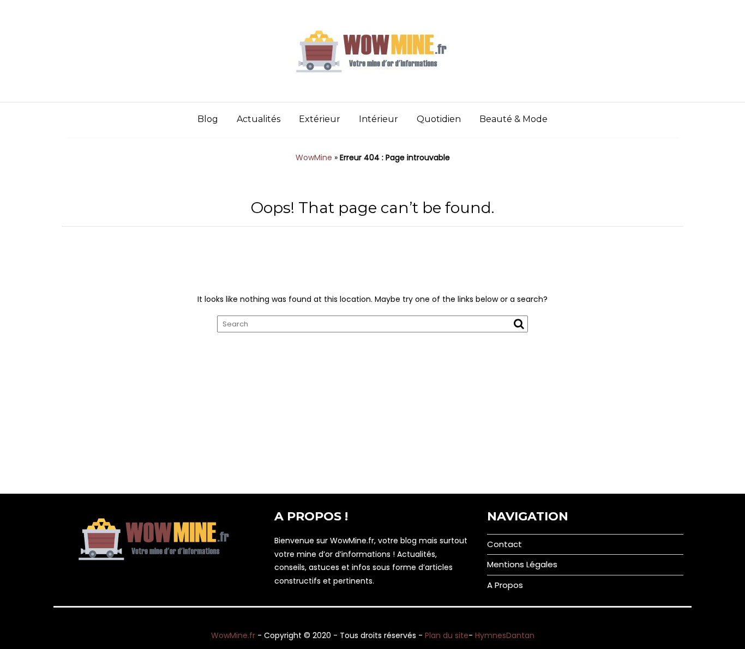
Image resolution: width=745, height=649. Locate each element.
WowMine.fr (233, 635)
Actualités (258, 119)
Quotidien (439, 119)
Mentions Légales (522, 564)
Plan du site (446, 635)
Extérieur (319, 119)
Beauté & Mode (513, 119)
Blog (207, 119)
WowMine (314, 157)
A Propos (505, 585)
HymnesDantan (504, 635)
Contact (504, 544)
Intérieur (378, 119)
